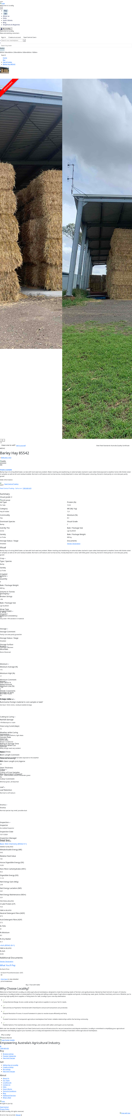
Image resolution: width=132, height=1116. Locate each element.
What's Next (7, 1098)
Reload (18, 1115)
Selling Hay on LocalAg (10, 1065)
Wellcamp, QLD (6, 458)
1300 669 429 (27, 488)
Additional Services (9, 1096)
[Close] (1, 443)
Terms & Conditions (9, 1091)
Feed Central (4, 1107)
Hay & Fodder (7, 62)
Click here (4, 979)
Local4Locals (7, 1083)
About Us (6, 1078)
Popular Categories (9, 1056)
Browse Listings (8, 1054)
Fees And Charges (9, 1058)
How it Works (8, 20)
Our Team (6, 1081)
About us (6, 16)
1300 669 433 (4, 1048)
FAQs (5, 18)
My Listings (7, 1069)
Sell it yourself (21, 446)
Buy (5, 11)
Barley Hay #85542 (9, 64)
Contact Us (6, 1085)
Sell (5, 14)
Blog (4, 22)
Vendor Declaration (73, 544)
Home (5, 58)
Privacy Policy (4, 1109)
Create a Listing (8, 1067)
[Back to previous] (0, 1)
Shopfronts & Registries (11, 25)
